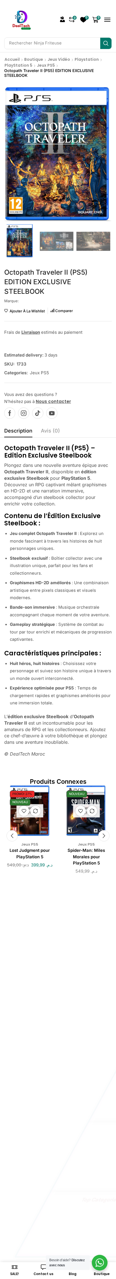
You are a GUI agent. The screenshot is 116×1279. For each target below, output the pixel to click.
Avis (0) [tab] (50, 431)
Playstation (87, 59)
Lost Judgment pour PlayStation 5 (30, 853)
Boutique (33, 59)
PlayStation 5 (18, 65)
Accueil (12, 59)
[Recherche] (105, 43)
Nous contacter (53, 401)
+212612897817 (55, 1002)
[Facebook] (9, 413)
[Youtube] (51, 413)
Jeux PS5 (46, 65)
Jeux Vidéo (59, 59)
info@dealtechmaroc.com (53, 953)
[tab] (18, 432)
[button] (62, 19)
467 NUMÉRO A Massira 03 (56, 1034)
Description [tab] (18, 431)
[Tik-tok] (37, 413)
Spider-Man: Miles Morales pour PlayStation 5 (86, 856)
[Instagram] (23, 413)
